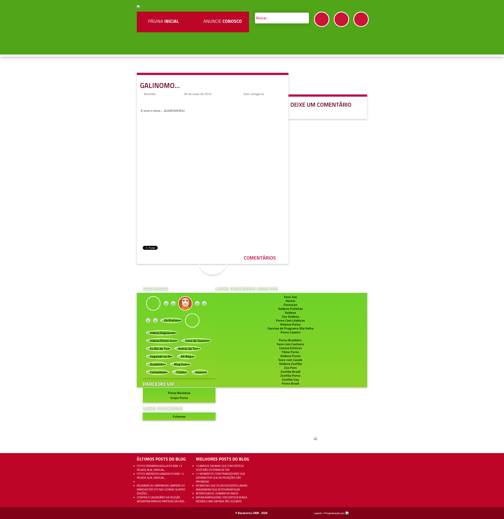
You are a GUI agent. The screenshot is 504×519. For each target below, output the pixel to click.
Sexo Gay (290, 296)
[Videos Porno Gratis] (162, 340)
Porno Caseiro (290, 332)
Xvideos (290, 312)
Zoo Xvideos (290, 316)
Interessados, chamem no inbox (217, 493)
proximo (12, 237)
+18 (361, 19)
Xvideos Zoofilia (290, 363)
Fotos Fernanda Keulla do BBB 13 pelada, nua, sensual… (159, 468)
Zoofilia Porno (290, 375)
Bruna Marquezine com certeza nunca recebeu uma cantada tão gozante (221, 499)
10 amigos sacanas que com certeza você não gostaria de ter (220, 468)
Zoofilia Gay (290, 379)
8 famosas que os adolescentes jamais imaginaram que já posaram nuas (221, 487)
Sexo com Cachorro (290, 344)
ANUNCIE (222, 21)
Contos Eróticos (290, 348)
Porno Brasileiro (290, 340)
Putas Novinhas (179, 392)
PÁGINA (163, 21)
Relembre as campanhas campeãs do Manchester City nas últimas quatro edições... (161, 489)
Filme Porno (290, 352)
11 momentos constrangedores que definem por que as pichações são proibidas (220, 478)
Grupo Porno (179, 397)
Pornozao (290, 304)
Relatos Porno (290, 324)
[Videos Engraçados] (162, 332)
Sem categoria (254, 94)
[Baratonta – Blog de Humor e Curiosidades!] (138, 6)
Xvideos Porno (290, 355)
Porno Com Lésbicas (290, 320)
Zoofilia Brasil (290, 371)
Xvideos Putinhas (290, 308)
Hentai (290, 300)
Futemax (179, 416)
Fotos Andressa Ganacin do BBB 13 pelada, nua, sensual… (160, 476)
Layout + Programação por (330, 513)
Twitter (341, 19)
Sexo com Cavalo (290, 359)
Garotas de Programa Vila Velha (290, 328)
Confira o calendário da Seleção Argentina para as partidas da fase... (161, 499)
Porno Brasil (290, 383)
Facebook (321, 19)
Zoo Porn (290, 367)
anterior (492, 237)
